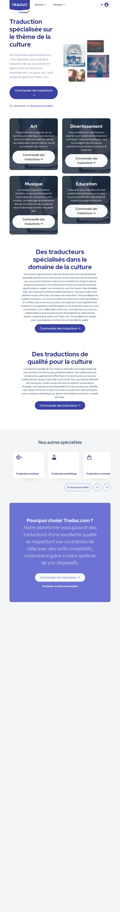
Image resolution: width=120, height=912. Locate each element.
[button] (104, 5)
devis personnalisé (41, 105)
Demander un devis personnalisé (60, 586)
